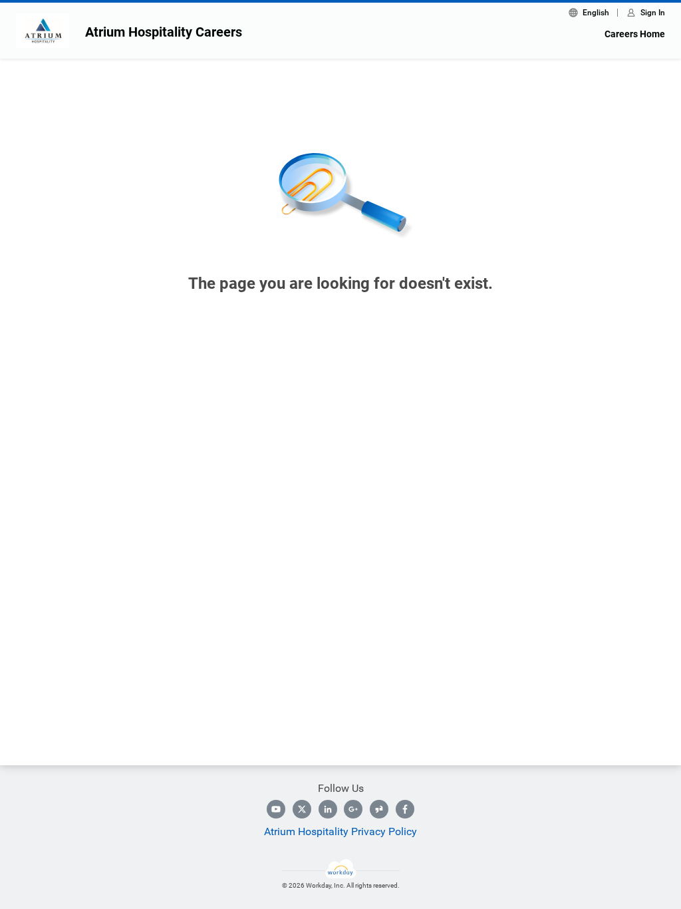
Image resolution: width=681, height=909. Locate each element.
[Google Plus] (353, 809)
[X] (302, 809)
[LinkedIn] (328, 809)
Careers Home (635, 34)
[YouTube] (276, 809)
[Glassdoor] (379, 809)
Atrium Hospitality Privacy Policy (340, 831)
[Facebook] (405, 809)
